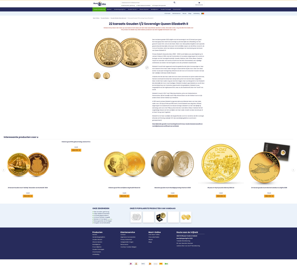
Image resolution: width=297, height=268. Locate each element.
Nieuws (184, 13)
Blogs (189, 13)
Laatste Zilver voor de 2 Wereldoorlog (188, 246)
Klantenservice (176, 13)
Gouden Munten (105, 18)
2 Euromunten (96, 252)
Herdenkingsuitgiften (98, 237)
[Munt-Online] (100, 4)
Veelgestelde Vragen (127, 242)
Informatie (167, 13)
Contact (123, 234)
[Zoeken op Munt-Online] (174, 2)
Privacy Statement (126, 239)
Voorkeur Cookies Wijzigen (128, 247)
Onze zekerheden (153, 237)
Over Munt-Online (153, 234)
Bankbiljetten (96, 244)
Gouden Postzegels (166, 9)
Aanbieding (196, 13)
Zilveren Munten (97, 242)
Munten (94, 234)
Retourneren (124, 244)
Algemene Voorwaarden (128, 237)
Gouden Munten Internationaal (118, 18)
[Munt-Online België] (203, 13)
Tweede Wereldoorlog (99, 9)
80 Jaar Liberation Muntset (185, 243)
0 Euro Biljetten (96, 247)
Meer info (27, 196)
